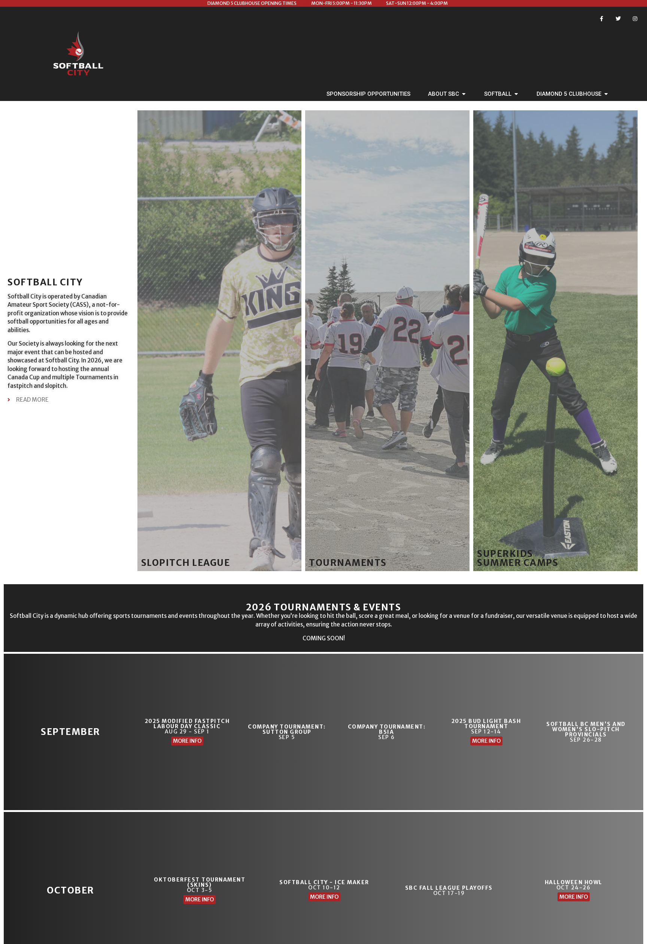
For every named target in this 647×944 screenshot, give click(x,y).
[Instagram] (634, 18)
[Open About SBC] (464, 94)
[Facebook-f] (601, 18)
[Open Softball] (516, 94)
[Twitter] (618, 18)
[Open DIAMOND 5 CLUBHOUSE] (606, 94)
